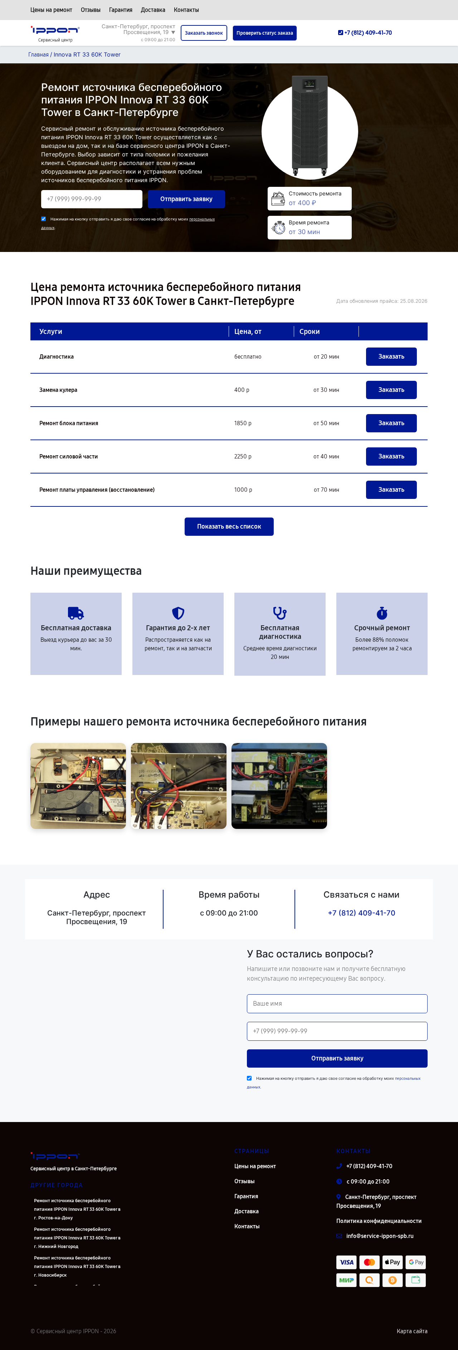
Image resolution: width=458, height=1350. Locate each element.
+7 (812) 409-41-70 (361, 913)
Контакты (186, 9)
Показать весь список (229, 526)
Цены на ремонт (51, 9)
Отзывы (91, 9)
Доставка (153, 9)
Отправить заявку (186, 199)
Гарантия (120, 9)
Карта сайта (412, 1331)
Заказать (391, 356)
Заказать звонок (204, 33)
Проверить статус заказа (265, 33)
